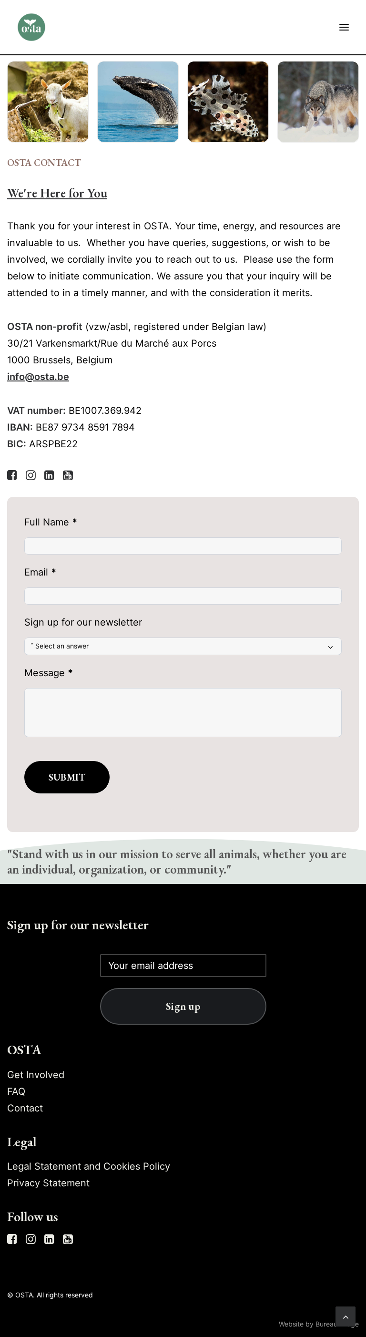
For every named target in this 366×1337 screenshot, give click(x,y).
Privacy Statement (48, 1183)
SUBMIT (67, 777)
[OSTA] (31, 27)
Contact (25, 1108)
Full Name (50, 522)
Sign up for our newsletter (83, 622)
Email (40, 572)
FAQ (16, 1091)
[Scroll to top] (346, 1315)
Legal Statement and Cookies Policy (88, 1166)
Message (48, 673)
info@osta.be (38, 376)
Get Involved (35, 1074)
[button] (344, 27)
